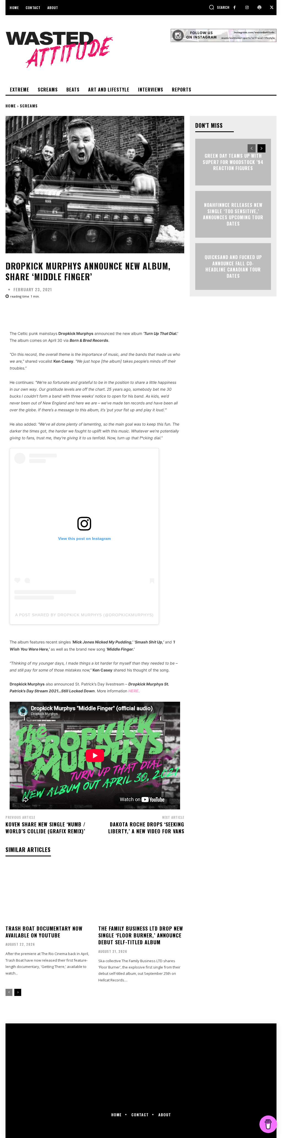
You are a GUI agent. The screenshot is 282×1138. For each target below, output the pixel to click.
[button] (219, 7)
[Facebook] (234, 7)
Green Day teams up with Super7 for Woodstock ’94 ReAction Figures (233, 162)
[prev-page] (9, 992)
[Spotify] (259, 7)
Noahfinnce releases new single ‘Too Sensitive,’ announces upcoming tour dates (233, 214)
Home (11, 106)
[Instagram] (247, 7)
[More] (181, 311)
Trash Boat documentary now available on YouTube (44, 932)
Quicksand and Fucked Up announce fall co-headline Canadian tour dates (233, 266)
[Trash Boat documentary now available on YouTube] (49, 893)
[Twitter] (271, 7)
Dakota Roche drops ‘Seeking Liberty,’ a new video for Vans (146, 828)
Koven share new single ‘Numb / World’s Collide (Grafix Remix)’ (46, 828)
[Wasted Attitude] (88, 50)
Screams (29, 106)
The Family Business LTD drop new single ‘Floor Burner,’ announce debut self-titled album (140, 935)
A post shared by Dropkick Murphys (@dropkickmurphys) (84, 615)
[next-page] (17, 992)
